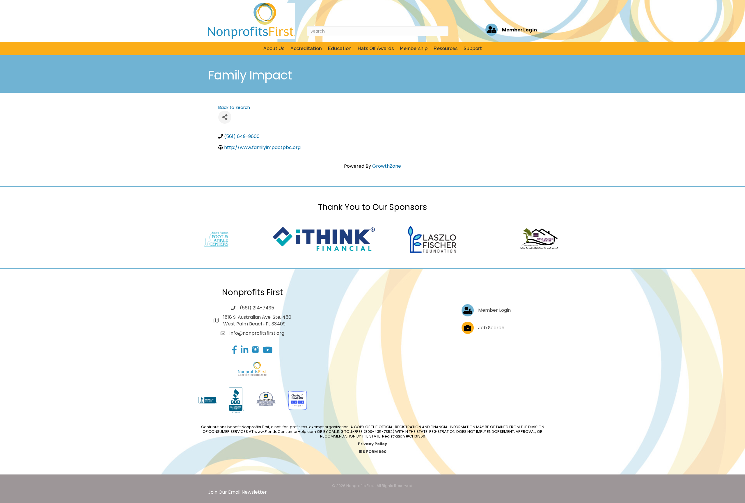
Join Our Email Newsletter (237, 492)
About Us (273, 48)
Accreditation (306, 48)
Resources (445, 48)
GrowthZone (386, 166)
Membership (414, 48)
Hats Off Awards (376, 48)
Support (473, 48)
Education (340, 48)
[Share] (224, 117)
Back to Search (234, 107)
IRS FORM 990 (372, 451)
